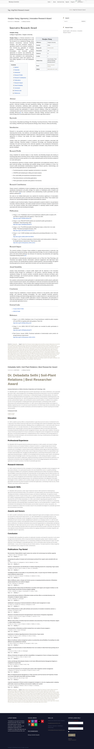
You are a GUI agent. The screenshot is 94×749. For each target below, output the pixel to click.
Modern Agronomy (32, 355)
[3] (20, 112)
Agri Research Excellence (45, 345)
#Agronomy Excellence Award (42, 344)
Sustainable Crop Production (34, 359)
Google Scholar (11, 413)
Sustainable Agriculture (21, 359)
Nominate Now (60, 2)
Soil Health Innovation (52, 357)
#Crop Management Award (39, 693)
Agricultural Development (32, 346)
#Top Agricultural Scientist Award (35, 699)
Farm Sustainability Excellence (48, 352)
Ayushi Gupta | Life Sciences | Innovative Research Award (72, 31)
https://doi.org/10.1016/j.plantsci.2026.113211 (24, 242)
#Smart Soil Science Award (37, 695)
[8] (20, 193)
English (79, 0)
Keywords (16, 70)
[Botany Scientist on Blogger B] (32, 724)
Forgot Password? (72, 740)
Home (49, 2)
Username (73, 720)
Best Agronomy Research (13, 351)
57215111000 (50, 47)
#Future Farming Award (49, 694)
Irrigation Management (21, 355)
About (54, 2)
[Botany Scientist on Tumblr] (29, 724)
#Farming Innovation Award (37, 694)
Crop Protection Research (38, 351)
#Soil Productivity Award (31, 698)
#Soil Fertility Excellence (23, 697)
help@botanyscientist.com (54, 723)
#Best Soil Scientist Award (26, 693)
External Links (17, 90)
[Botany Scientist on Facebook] (32, 721)
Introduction (17, 72)
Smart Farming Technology (19, 357)
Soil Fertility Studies (42, 357)
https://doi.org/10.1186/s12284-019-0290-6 (23, 236)
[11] (25, 255)
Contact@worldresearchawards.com (56, 730)
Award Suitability (18, 85)
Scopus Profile (11, 414)
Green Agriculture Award (53, 700)
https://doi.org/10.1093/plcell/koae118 (22, 218)
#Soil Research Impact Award (44, 698)
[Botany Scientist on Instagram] (35, 721)
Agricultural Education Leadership (46, 346)
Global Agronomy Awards (50, 354)
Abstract (16, 67)
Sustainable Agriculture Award (40, 702)
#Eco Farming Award (12, 694)
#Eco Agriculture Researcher (52, 693)
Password (73, 726)
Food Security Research (25, 354)
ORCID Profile (16, 311)
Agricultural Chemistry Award (14, 700)
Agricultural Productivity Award (37, 347)
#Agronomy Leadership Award (18, 345)
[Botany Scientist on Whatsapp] (35, 724)
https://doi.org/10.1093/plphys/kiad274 (22, 224)
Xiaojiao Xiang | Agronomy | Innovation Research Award (29, 18)
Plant (45, 524)
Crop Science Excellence (49, 351)
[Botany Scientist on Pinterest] (42, 721)
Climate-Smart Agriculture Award (29, 700)
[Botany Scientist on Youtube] (29, 721)
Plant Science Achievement (19, 356)
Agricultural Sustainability (29, 349)
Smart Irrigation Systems (31, 357)
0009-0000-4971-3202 (52, 69)
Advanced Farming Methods (32, 345)
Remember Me (72, 731)
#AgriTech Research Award (28, 344)
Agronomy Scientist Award (40, 350)
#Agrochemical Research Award (36, 690)
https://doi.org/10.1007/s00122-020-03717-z (23, 230)
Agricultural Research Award (51, 347)
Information (80, 2)
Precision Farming (43, 356)
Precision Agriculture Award (31, 356)
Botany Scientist (14, 2)
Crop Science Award (42, 700)
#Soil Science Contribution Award (19, 699)
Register (67, 2)
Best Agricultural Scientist (52, 350)
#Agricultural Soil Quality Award (29, 689)
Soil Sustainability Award (27, 702)
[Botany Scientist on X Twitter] (39, 721)
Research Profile (18, 75)
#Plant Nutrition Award (24, 695)
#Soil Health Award (45, 697)
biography (15, 344)
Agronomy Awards (29, 350)
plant (30, 395)
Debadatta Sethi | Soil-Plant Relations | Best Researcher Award (32, 367)
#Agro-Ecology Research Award (21, 690)
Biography (15, 689)
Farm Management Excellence (34, 352)
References (17, 93)
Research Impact (18, 82)
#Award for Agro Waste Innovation (22, 692)
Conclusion (17, 88)
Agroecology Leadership (18, 350)
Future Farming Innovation (37, 354)
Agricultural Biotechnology (19, 346)
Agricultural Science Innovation (15, 349)
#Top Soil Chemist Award (49, 699)
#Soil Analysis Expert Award (49, 695)
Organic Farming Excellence (43, 355)
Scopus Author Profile (18, 308)
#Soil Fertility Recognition (35, 697)
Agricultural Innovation (24, 347)
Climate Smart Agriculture (26, 351)
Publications (17, 80)
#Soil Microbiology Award (19, 698)
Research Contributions (20, 77)
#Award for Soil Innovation (37, 692)
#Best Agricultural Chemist (50, 692)
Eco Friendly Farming (22, 352)
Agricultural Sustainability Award (42, 349)
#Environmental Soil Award (24, 694)
